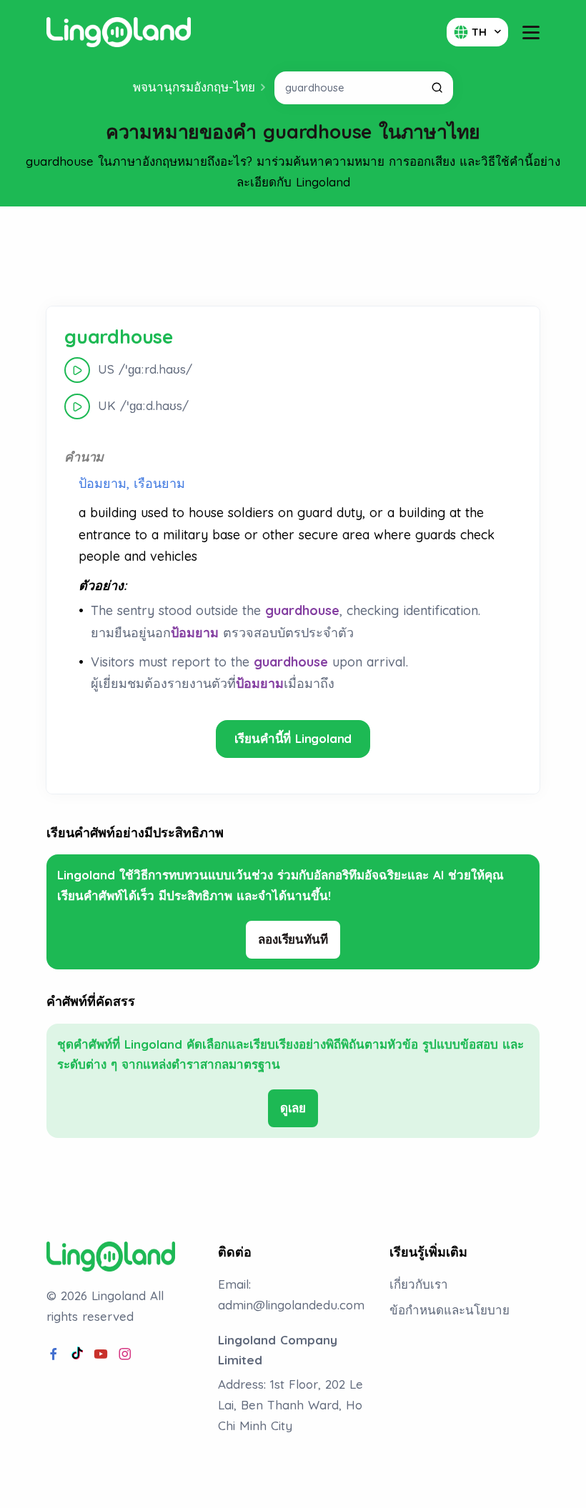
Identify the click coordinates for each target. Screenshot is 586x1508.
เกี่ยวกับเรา (418, 1284)
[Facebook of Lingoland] (53, 1354)
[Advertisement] (293, 256)
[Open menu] (531, 32)
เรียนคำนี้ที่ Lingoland (293, 738)
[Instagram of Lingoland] (125, 1354)
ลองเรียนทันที (292, 939)
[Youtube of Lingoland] (101, 1354)
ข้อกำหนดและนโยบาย (449, 1309)
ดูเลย (293, 1107)
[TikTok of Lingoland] (77, 1354)
